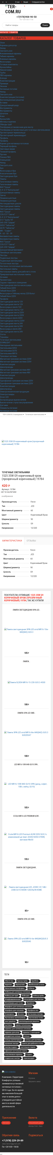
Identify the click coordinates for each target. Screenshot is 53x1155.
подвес (29, 1054)
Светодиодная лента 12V (11, 302)
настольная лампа (28, 1047)
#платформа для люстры (33, 999)
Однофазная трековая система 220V (16, 381)
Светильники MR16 (8, 353)
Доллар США (33, 1126)
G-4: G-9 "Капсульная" (9, 190)
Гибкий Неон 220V (8, 288)
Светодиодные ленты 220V (12, 321)
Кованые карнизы (8, 59)
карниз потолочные (23, 1025)
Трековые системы (8, 356)
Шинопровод (6, 389)
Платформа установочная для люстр (16, 127)
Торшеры (4, 337)
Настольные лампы (8, 269)
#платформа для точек (14, 1003)
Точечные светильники (10, 340)
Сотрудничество (38, 2)
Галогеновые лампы (9, 182)
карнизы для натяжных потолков (18, 1029)
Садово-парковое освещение (13, 282)
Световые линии (7, 149)
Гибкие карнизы (7, 56)
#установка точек (36, 1018)
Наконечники (6, 70)
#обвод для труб (11, 996)
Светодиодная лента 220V (12, 312)
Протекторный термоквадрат (13, 135)
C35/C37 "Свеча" (7, 214)
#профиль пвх (32, 1010)
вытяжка (8, 1025)
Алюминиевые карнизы (10, 53)
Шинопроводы (6, 367)
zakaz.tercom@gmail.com (11, 1144)
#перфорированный (12, 999)
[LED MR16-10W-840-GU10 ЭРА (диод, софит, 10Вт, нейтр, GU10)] (26, 785)
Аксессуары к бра (8, 171)
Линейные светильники (10, 253)
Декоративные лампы (10, 193)
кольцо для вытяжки (33, 1040)
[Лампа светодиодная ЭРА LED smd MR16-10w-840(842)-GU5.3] (26, 630)
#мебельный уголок (36, 985)
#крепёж (8, 985)
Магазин (6, 1123)
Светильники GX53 (8, 348)
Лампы (3, 179)
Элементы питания (8, 408)
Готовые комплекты (9, 64)
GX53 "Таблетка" (7, 225)
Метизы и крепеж (8, 122)
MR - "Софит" (6, 231)
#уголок (21, 1014)
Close (2, 43)
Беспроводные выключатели (13, 400)
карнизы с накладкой (31, 1032)
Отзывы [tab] (31, 540)
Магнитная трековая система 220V (15, 359)
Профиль (4, 138)
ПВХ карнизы (6, 75)
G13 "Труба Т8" (6, 220)
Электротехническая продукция (14, 392)
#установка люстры (35, 1014)
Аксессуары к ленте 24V (10, 329)
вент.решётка (10, 1021)
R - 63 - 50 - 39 (6, 233)
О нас (17, 2)
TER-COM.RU (8, 414)
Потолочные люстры (9, 263)
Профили (4, 299)
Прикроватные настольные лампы (15, 274)
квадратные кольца (12, 1036)
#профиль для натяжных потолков (18, 1007)
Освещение (5, 160)
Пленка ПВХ (5, 157)
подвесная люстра (12, 1058)
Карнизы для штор (8, 45)
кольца (26, 1036)
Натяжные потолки (8, 89)
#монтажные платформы (14, 988)
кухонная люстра (11, 1043)
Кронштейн (5, 119)
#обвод (31, 988)
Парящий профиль (8, 146)
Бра (1, 168)
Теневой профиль (8, 152)
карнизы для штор (12, 1032)
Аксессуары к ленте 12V (10, 307)
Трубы (3, 73)
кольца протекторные (13, 1040)
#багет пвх (9, 981)
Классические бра (8, 173)
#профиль (30, 1003)
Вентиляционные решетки (12, 100)
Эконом (3, 86)
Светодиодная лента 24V (11, 323)
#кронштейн (20, 985)
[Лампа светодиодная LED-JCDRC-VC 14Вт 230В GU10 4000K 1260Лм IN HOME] (26, 888)
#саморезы (9, 1014)
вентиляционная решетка (29, 1021)
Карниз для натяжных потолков (14, 143)
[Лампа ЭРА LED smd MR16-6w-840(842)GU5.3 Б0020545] (26, 940)
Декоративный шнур (9, 105)
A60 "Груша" (5, 187)
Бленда (3, 78)
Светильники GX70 (8, 351)
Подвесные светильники (11, 261)
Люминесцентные (8, 198)
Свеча (3, 195)
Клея (2, 116)
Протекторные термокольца (12, 133)
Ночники (4, 277)
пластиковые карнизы (13, 1054)
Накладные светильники (11, 345)
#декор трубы (22, 981)
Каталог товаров (9, 32)
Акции (25, 2)
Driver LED (4, 397)
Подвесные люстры (9, 258)
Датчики (4, 405)
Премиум (4, 83)
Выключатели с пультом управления (16, 402)
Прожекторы (5, 280)
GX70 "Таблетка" (7, 228)
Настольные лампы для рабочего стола (18, 272)
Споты (3, 334)
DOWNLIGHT (5, 342)
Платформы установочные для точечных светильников (25, 130)
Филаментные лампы (9, 236)
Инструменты (6, 108)
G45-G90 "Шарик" (7, 223)
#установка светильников (15, 1018)
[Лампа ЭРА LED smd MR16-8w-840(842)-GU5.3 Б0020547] (26, 734)
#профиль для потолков (14, 1010)
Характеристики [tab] (12, 540)
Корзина (32, 1078)
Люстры (3, 255)
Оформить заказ (34, 1081)
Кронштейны (5, 67)
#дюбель (34, 981)
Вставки (3, 103)
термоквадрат (29, 1058)
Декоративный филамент (11, 250)
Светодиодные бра (8, 176)
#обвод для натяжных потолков (17, 992)
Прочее (3, 154)
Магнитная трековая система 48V (15, 370)
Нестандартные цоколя (10, 203)
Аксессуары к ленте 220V (11, 318)
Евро (40, 1126)
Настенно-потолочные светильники (16, 266)
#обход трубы (38, 996)
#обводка (25, 996)
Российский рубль (36, 1123)
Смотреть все (6, 51)
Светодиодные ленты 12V (11, 310)
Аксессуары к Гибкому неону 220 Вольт (17, 293)
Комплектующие (7, 81)
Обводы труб (6, 124)
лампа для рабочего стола (32, 1043)
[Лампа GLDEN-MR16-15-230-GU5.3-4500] (26, 682)
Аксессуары (5, 62)
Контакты (30, 6)
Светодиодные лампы (10, 206)
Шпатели (4, 113)
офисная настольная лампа (16, 1051)
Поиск (45, 25)
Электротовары (7, 394)
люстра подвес (11, 1047)
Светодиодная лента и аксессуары (15, 285)
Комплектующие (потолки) (12, 97)
